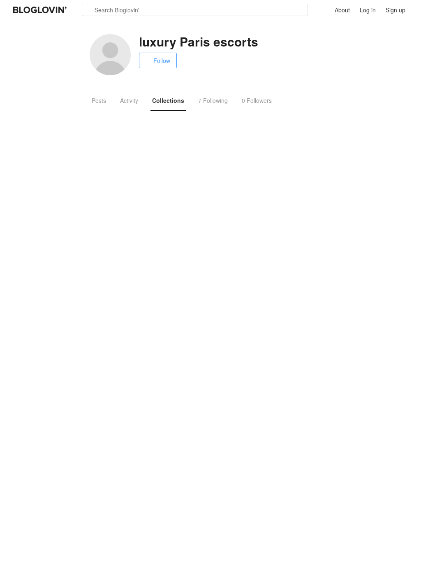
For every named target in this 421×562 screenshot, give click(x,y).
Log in (368, 10)
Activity (129, 100)
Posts (99, 100)
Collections (168, 100)
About (342, 10)
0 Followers (257, 100)
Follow (161, 60)
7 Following (213, 100)
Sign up (395, 10)
